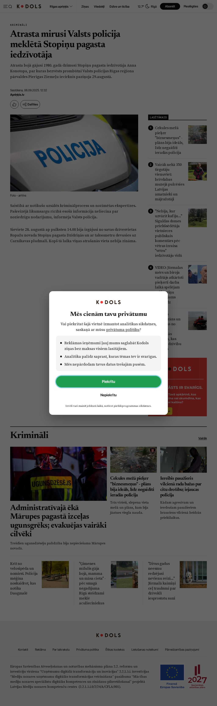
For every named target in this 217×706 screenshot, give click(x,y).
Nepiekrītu (108, 395)
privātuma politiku (122, 329)
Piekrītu (108, 381)
